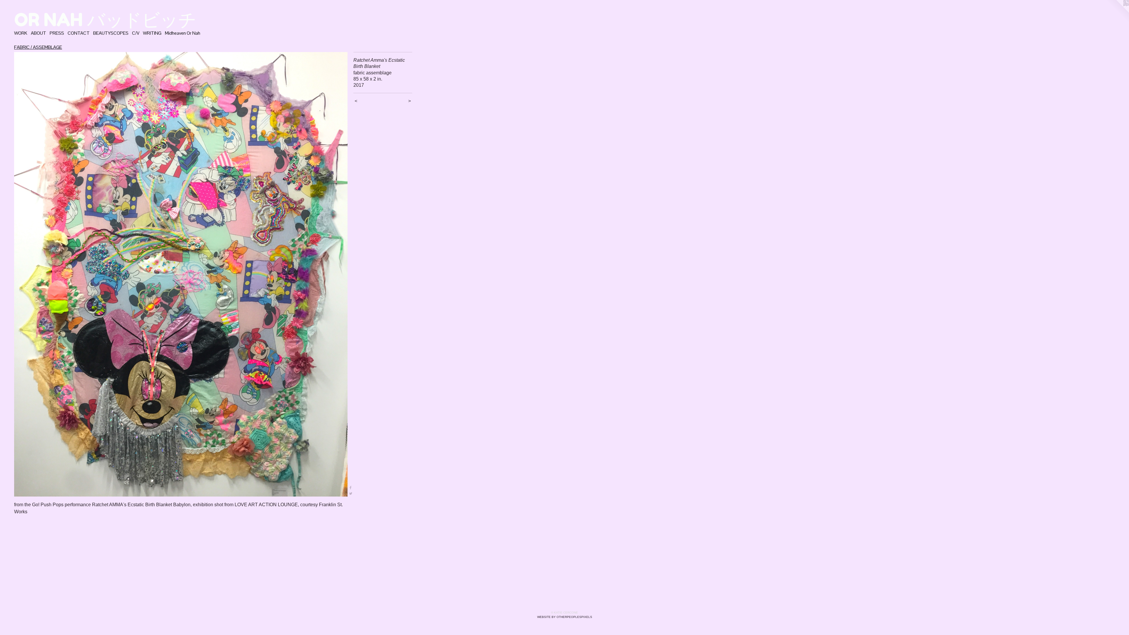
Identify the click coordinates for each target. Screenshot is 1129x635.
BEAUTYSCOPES (110, 33)
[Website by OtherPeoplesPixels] (1117, 12)
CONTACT (79, 33)
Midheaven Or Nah (182, 33)
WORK (20, 33)
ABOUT (38, 33)
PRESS (57, 33)
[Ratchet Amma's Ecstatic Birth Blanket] (181, 274)
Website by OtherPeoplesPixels (564, 617)
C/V (135, 33)
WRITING (152, 33)
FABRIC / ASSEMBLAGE (38, 47)
